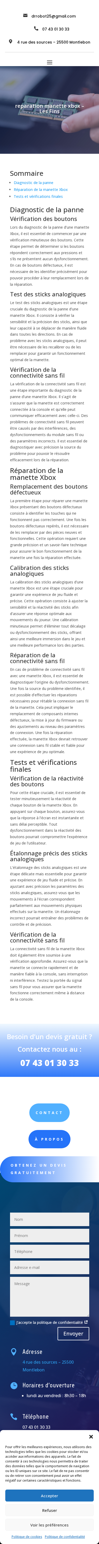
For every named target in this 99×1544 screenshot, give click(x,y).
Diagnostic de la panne (33, 182)
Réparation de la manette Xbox (41, 189)
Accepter (49, 1495)
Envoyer (73, 1333)
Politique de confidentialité (65, 1536)
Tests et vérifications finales (38, 196)
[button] (91, 1436)
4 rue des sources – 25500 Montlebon (53, 42)
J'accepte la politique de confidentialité (50, 1322)
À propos (49, 1139)
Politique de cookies (27, 1536)
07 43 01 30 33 (49, 1062)
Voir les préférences (49, 1525)
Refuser (49, 1510)
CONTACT (49, 1112)
